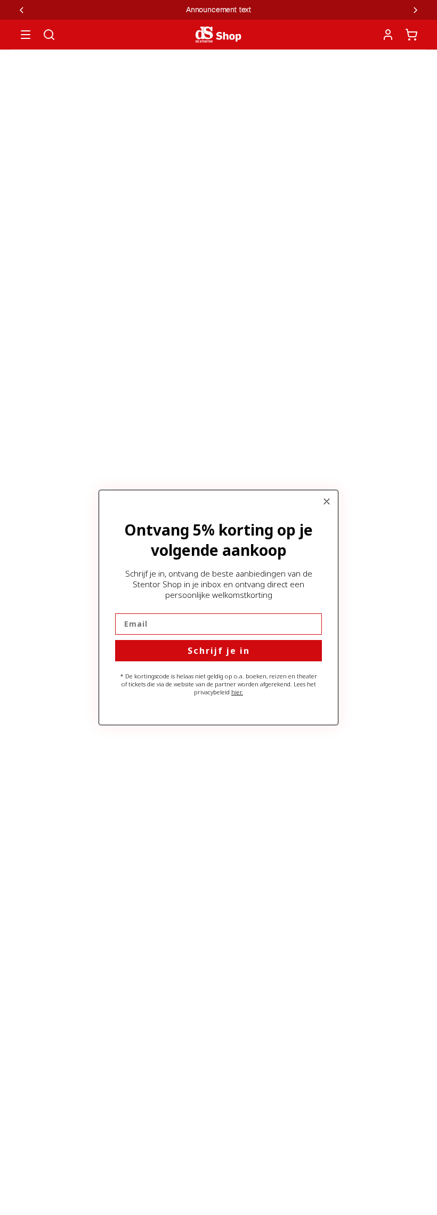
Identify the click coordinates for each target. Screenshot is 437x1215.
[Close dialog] (326, 501)
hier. (237, 692)
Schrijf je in (219, 651)
